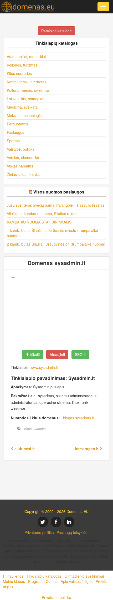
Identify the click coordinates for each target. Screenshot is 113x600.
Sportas (13, 140)
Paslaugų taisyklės (71, 532)
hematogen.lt (87, 448)
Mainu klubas (14, 581)
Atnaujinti (57, 354)
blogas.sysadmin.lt (78, 417)
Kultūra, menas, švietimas (28, 90)
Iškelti (34, 354)
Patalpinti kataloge (56, 30)
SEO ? (80, 354)
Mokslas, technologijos (25, 115)
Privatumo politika (39, 532)
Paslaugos (15, 132)
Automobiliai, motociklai (26, 56)
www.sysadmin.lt (44, 367)
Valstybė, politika (20, 149)
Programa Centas (43, 581)
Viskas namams (20, 166)
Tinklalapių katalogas (44, 576)
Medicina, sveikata (22, 107)
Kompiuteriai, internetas (26, 81)
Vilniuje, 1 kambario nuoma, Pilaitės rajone (42, 213)
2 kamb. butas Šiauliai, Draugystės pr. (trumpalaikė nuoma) (56, 244)
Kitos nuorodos (19, 73)
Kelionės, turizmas (22, 65)
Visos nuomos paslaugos (58, 192)
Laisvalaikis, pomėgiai (25, 98)
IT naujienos (13, 576)
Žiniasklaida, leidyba (23, 174)
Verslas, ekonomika (23, 157)
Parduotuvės (17, 123)
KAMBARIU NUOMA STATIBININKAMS (39, 222)
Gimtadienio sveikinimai (84, 576)
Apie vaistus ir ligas (77, 581)
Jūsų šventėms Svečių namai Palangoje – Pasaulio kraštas (55, 205)
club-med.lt (24, 448)
